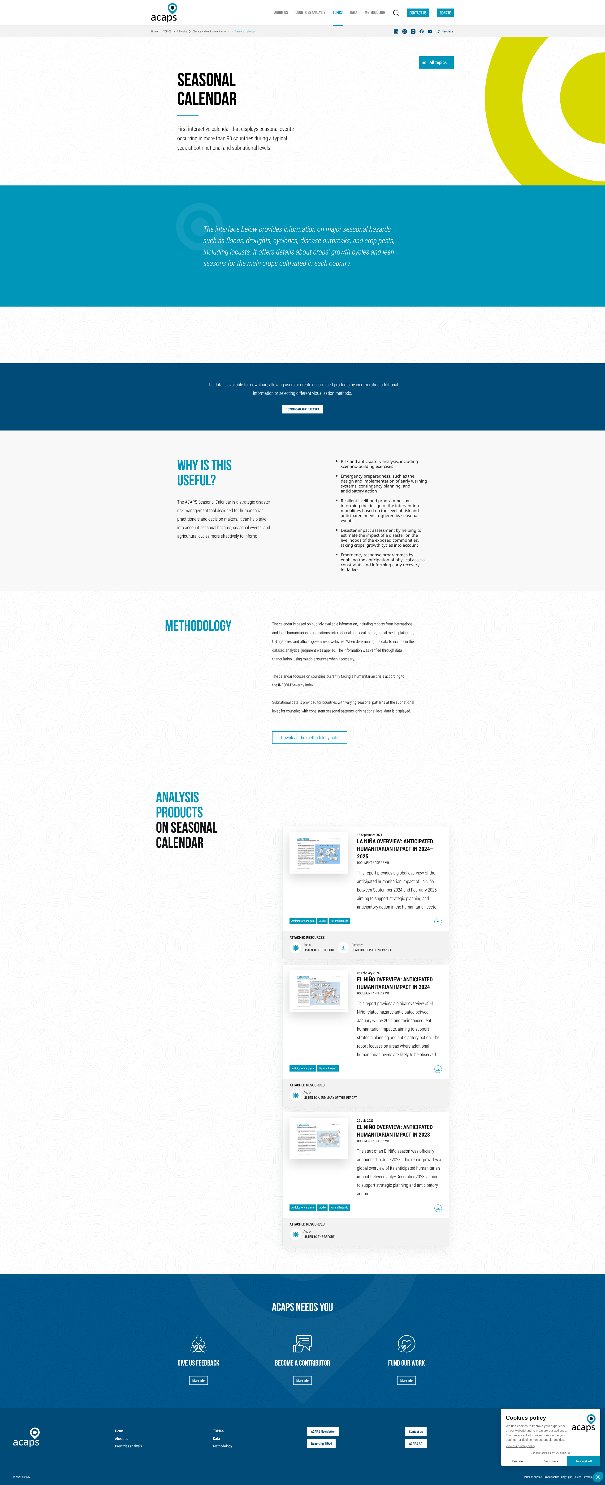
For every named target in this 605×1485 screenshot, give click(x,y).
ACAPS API (416, 1443)
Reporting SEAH (321, 1443)
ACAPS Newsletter (323, 1431)
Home (119, 1430)
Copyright (566, 1477)
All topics (438, 62)
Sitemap (587, 1477)
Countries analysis (128, 1446)
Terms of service (533, 1477)
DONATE (445, 13)
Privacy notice (551, 1477)
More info (198, 1380)
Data (216, 1438)
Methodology (222, 1446)
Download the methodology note (310, 737)
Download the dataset (303, 409)
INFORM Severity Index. (296, 685)
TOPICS (218, 1430)
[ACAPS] (164, 12)
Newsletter (448, 31)
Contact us (418, 13)
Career (577, 1477)
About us (121, 1438)
